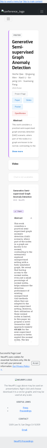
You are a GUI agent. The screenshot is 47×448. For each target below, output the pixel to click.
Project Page (20, 94)
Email (24, 429)
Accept (36, 363)
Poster (18, 106)
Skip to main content (32, 1)
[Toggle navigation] (8, 18)
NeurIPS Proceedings (23, 441)
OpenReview (20, 113)
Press (25, 407)
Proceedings (25, 410)
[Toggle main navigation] (41, 11)
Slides (28, 100)
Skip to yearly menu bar (11, 1)
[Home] (13, 11)
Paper (17, 100)
